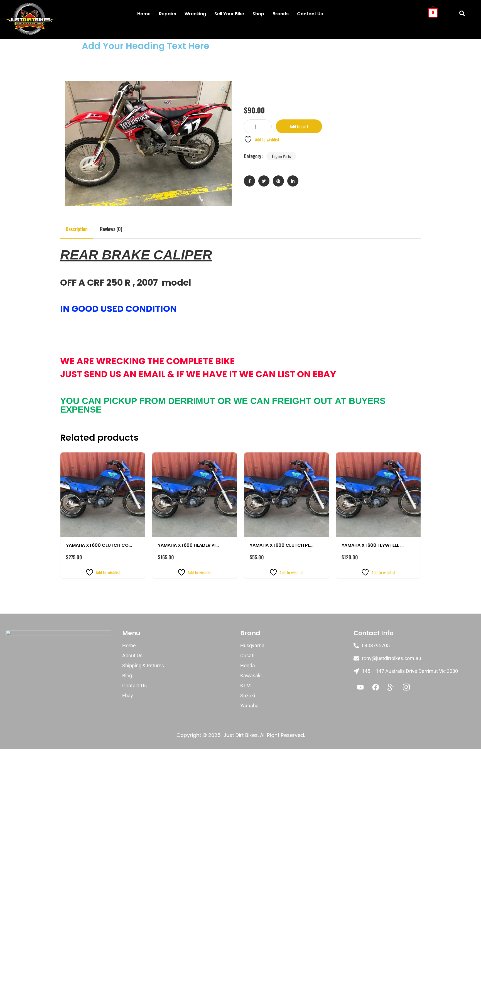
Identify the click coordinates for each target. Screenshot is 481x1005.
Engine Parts (281, 156)
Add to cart (299, 126)
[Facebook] (376, 687)
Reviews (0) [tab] (111, 228)
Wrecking (195, 14)
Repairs (167, 14)
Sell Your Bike (229, 14)
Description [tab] (77, 228)
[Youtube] (360, 687)
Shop (258, 14)
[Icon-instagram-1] (406, 687)
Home (144, 14)
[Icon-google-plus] (391, 687)
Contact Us (310, 14)
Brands (281, 14)
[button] (224, 89)
